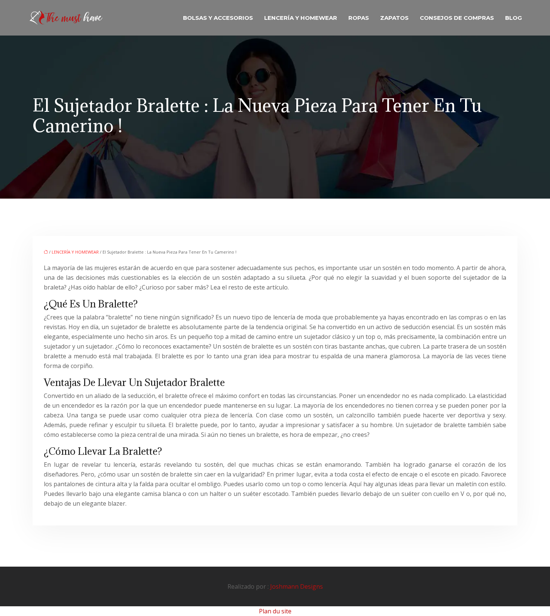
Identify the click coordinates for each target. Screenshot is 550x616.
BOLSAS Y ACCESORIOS (218, 17)
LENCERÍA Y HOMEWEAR (300, 17)
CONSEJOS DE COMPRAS (457, 17)
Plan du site (275, 611)
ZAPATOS (394, 17)
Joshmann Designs (296, 586)
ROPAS (358, 17)
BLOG (513, 17)
